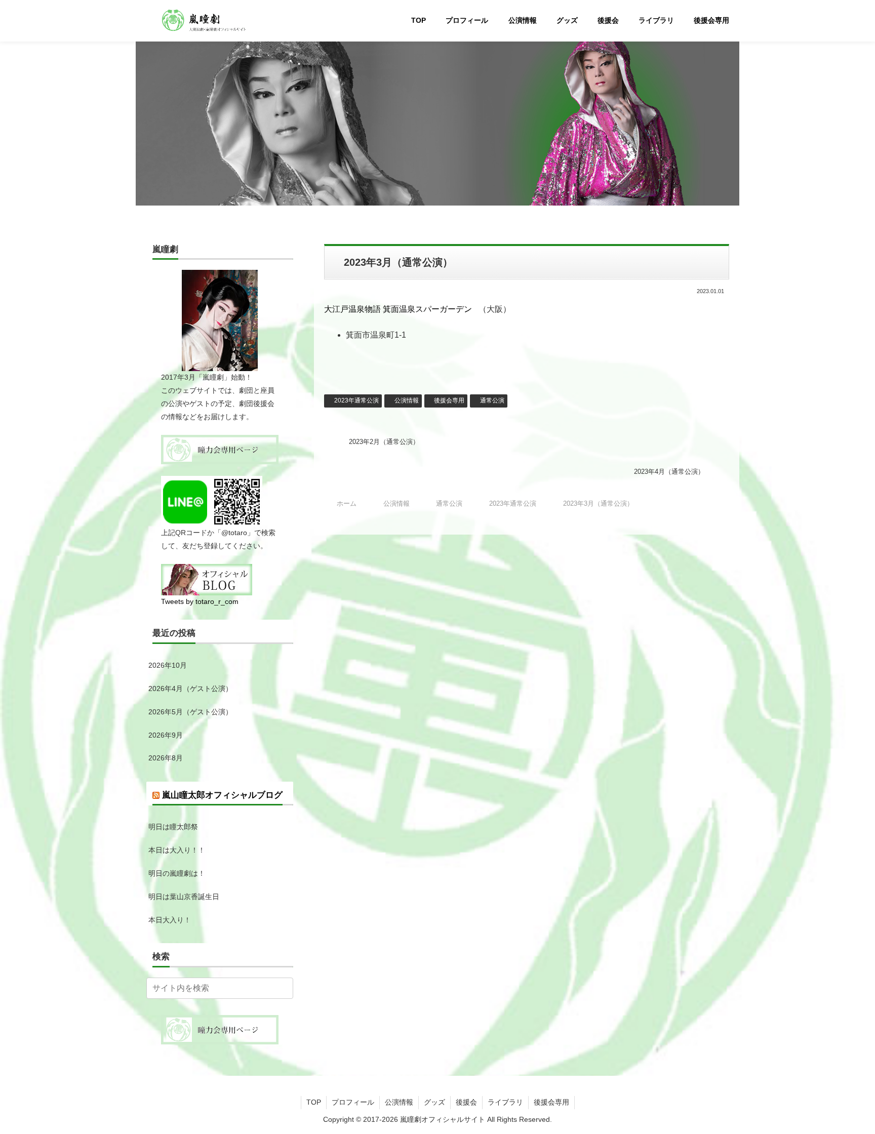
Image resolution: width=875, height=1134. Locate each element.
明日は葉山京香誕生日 (183, 897)
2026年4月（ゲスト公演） (190, 688)
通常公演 (492, 400)
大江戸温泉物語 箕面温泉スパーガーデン (398, 309)
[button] (283, 988)
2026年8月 (165, 758)
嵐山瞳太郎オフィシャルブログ (222, 795)
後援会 (466, 1102)
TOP (313, 1102)
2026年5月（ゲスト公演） (190, 712)
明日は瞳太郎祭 (173, 827)
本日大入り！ (169, 920)
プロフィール (353, 1102)
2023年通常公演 (356, 400)
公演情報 (406, 400)
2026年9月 (165, 735)
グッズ (434, 1102)
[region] (437, 119)
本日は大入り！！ (176, 850)
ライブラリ (505, 1102)
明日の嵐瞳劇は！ (176, 873)
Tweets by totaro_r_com (199, 601)
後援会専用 (449, 400)
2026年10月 (167, 665)
